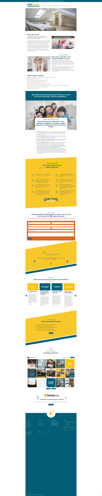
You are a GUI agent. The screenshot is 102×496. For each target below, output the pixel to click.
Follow (73, 357)
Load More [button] (48, 388)
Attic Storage (41, 423)
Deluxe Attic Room (42, 425)
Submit (30, 238)
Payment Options (29, 425)
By (43, 295)
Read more (53, 305)
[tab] (51, 324)
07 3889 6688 (44, 2)
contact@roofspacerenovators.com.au (71, 427)
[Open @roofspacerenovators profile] (28, 357)
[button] (34, 261)
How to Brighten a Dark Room (32, 291)
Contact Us (28, 426)
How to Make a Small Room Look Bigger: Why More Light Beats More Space (44, 292)
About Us (28, 423)
